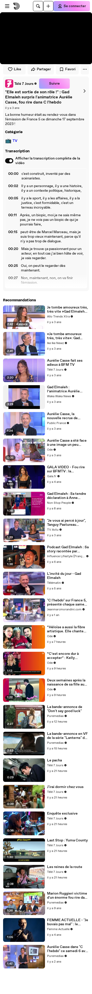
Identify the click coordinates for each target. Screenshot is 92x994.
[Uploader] (48, 6)
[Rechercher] (38, 6)
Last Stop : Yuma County (67, 840)
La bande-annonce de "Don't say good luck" (64, 709)
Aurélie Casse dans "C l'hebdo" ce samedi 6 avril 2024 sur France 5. (68, 949)
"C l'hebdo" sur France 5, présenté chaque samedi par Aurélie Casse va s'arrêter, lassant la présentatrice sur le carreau (67, 602)
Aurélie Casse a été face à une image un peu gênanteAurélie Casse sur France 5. (67, 443)
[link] (21, 83)
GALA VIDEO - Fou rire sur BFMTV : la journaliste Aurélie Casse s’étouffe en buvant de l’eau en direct (67, 469)
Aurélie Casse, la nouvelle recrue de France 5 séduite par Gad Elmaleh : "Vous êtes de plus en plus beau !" (67, 416)
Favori (70, 69)
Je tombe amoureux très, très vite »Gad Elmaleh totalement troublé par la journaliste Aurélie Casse (67, 309)
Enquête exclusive (62, 814)
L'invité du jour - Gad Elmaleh (64, 576)
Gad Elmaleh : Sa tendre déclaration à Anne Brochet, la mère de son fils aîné (66, 496)
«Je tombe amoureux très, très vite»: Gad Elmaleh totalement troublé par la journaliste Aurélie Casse (67, 336)
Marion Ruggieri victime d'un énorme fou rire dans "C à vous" (67, 896)
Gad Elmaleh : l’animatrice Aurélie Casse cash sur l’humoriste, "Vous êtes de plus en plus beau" (66, 389)
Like (17, 69)
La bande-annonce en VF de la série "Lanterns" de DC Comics (67, 736)
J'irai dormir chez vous (65, 787)
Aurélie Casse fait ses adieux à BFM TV (65, 363)
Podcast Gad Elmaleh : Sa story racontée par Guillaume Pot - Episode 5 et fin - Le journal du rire (68, 549)
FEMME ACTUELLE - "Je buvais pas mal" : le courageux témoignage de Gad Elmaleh (67, 922)
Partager (44, 69)
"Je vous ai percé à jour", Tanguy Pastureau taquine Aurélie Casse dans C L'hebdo (66, 523)
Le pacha (54, 760)
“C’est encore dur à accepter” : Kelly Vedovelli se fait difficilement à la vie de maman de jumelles (66, 656)
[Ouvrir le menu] (7, 6)
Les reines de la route (64, 867)
